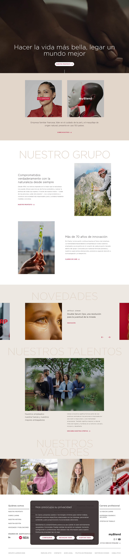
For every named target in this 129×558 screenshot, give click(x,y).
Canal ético (116, 553)
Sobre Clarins (13, 515)
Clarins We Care (71, 259)
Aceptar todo (85, 537)
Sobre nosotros (63, 132)
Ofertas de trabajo (107, 521)
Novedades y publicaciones (18, 527)
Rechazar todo (65, 537)
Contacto (57, 553)
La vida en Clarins (106, 511)
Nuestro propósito (63, 64)
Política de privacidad (83, 553)
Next (109, 337)
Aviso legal (68, 553)
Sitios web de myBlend (109, 543)
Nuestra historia (14, 519)
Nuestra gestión (14, 523)
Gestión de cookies (102, 553)
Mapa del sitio (46, 553)
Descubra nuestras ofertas (77, 431)
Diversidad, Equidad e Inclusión (107, 516)
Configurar (47, 537)
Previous (102, 337)
